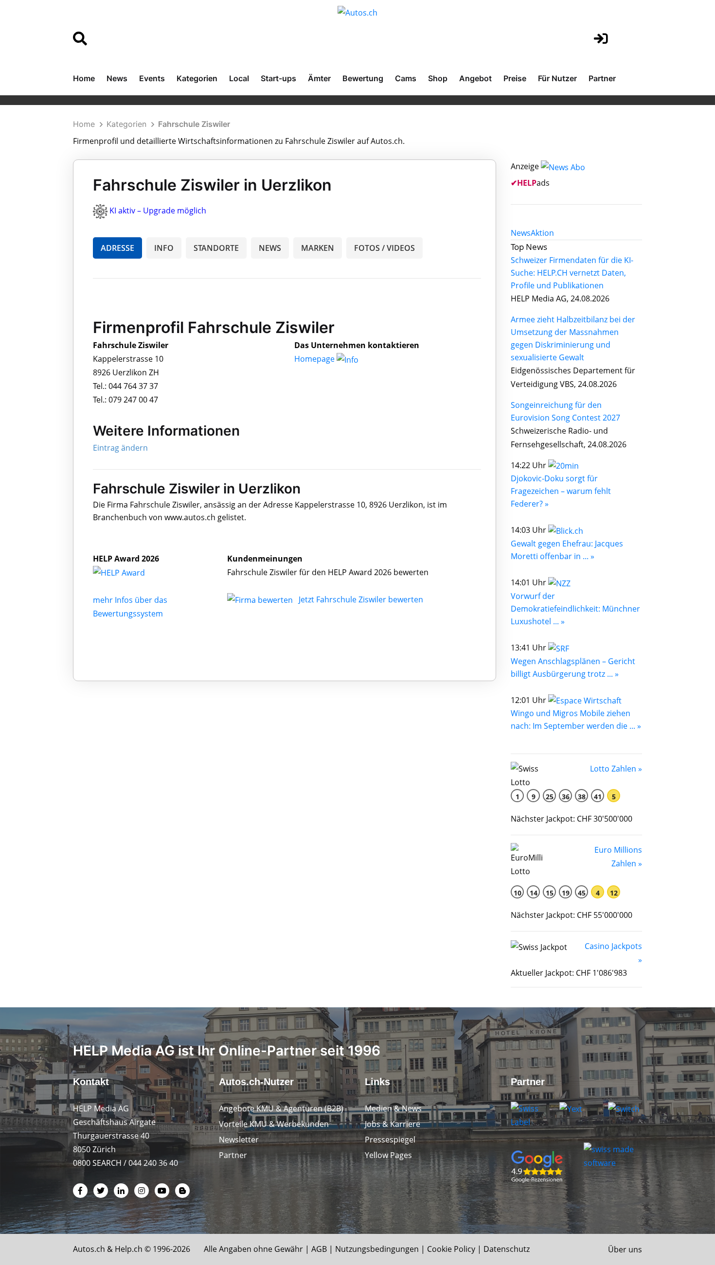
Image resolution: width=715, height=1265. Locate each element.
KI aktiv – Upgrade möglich (157, 210)
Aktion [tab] (542, 233)
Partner (602, 78)
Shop (437, 78)
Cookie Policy (451, 1249)
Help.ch (129, 1249)
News (117, 78)
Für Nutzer (557, 78)
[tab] (521, 233)
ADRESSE (117, 248)
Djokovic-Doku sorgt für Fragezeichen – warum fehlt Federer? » (561, 491)
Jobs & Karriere (392, 1124)
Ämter (319, 78)
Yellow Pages (388, 1155)
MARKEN (317, 248)
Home (84, 78)
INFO (164, 248)
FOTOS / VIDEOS (384, 248)
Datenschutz (506, 1249)
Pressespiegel (390, 1139)
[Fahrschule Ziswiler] (129, 572)
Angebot (475, 78)
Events (152, 78)
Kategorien (197, 78)
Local (239, 78)
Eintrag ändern (120, 447)
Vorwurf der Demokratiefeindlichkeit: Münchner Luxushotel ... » (575, 609)
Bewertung (362, 78)
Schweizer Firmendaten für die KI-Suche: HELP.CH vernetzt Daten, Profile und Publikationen (572, 273)
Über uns (625, 1249)
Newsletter (239, 1139)
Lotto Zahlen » (616, 768)
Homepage (315, 358)
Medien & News (393, 1108)
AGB (319, 1249)
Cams (405, 78)
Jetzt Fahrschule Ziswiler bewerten (361, 599)
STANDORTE (216, 248)
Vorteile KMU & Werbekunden (274, 1124)
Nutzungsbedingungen (377, 1249)
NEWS (270, 248)
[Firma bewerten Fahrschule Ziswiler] (261, 599)
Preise (514, 78)
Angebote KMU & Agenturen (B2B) (281, 1108)
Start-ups (278, 78)
